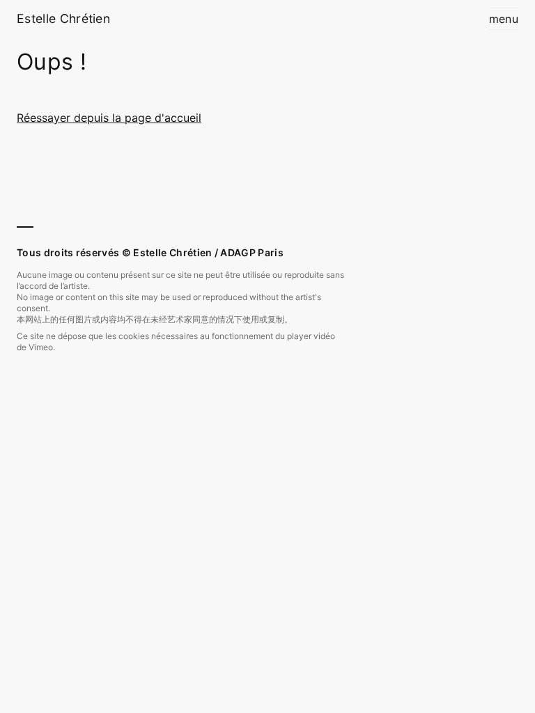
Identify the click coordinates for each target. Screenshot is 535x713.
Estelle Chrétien (63, 18)
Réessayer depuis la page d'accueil (109, 118)
